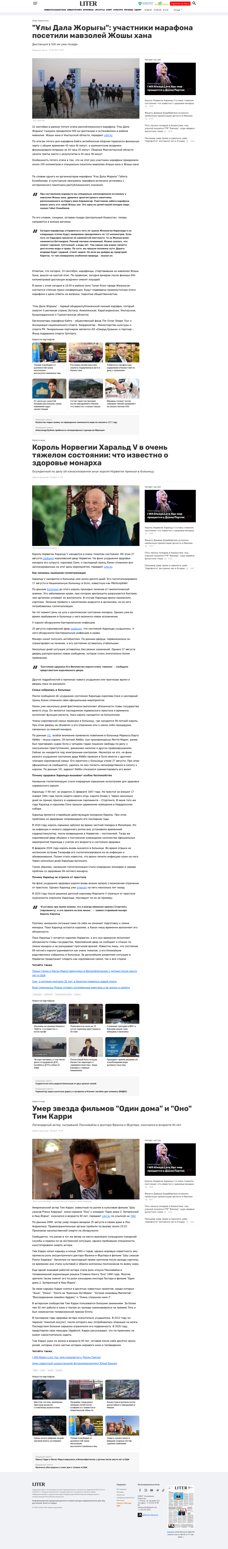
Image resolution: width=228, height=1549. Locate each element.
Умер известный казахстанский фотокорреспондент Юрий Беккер (74, 1363)
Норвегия (48, 994)
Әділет (137, 10)
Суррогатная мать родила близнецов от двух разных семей (65, 1083)
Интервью (88, 10)
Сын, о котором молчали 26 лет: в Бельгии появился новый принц (74, 981)
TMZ (133, 1216)
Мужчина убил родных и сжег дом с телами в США (61, 1467)
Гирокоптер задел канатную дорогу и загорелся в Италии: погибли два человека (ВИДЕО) (81, 1091)
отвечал (82, 887)
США (35, 1370)
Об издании (121, 1489)
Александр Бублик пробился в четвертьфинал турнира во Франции (70, 430)
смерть (59, 1370)
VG (49, 735)
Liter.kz (108, 135)
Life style (100, 10)
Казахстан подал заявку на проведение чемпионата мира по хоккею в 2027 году (76, 422)
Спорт (109, 10)
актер (50, 1370)
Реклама (120, 1492)
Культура (118, 10)
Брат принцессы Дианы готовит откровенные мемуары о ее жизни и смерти (81, 987)
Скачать (170, 1532)
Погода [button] (177, 10)
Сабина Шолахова (40, 477)
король (77, 994)
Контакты (121, 1500)
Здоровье (37, 994)
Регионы (128, 10)
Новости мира (74, 10)
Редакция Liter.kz (40, 50)
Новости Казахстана (55, 10)
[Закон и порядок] (146, 3)
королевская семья (63, 994)
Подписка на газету (180, 4)
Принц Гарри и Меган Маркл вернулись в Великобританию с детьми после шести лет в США (82, 1459)
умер (43, 1370)
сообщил (48, 558)
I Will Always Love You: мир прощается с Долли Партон (165, 88)
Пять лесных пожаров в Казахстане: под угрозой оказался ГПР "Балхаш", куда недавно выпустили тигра (170, 128)
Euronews (53, 589)
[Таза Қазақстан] (162, 3)
